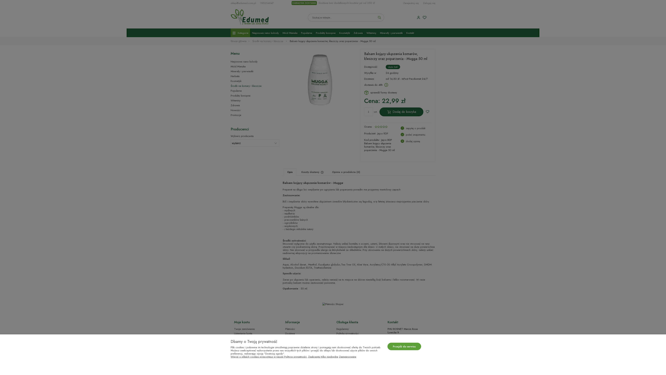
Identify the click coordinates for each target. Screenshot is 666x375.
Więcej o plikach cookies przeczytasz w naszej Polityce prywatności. (269, 357)
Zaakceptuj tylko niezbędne (323, 357)
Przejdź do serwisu (404, 346)
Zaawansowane (347, 357)
